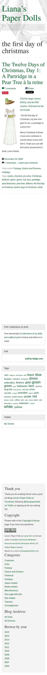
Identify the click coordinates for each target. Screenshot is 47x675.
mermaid (25, 390)
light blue (39, 386)
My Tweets (9, 424)
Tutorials (9, 602)
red (34, 396)
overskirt (23, 392)
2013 (7, 640)
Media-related (11, 587)
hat (24, 180)
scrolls (31, 400)
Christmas (37, 176)
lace (29, 180)
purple (27, 396)
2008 (7, 658)
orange (14, 393)
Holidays (6, 172)
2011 (7, 647)
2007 (7, 662)
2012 (7, 643)
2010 (7, 651)
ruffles (17, 400)
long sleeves (17, 389)
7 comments (10, 88)
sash (22, 400)
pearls (31, 393)
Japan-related (11, 583)
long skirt (8, 389)
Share (31, 88)
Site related (10, 598)
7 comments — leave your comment (21, 163)
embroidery (9, 382)
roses (12, 400)
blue (38, 375)
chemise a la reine (22, 176)
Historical (9, 575)
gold (28, 382)
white (40, 187)
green (19, 180)
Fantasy (17, 168)
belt (25, 375)
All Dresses (10, 621)
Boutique (7, 379)
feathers (5, 180)
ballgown (12, 375)
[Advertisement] (24, 215)
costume (16, 379)
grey (14, 386)
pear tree (21, 183)
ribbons (29, 183)
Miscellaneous (11, 590)
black (30, 374)
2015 (7, 632)
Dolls (7, 564)
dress (33, 378)
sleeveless (8, 403)
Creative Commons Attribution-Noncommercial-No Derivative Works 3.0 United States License (21, 543)
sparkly (15, 403)
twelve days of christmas (25, 187)
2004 (7, 666)
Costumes (24, 379)
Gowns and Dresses (31, 168)
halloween (22, 386)
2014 (7, 636)
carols (10, 176)
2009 (7, 655)
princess (7, 397)
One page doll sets (13, 594)
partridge (36, 180)
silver (36, 400)
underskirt (23, 403)
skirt (40, 400)
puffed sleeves (17, 397)
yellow (18, 406)
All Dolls (8, 617)
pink (36, 392)
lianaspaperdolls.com (30, 551)
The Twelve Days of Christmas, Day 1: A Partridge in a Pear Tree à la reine (23, 73)
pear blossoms (9, 183)
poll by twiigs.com (34, 359)
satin (26, 400)
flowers (20, 382)
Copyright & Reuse (31, 521)
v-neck (32, 403)
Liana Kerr (28, 536)
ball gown (19, 375)
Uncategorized (11, 605)
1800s (6, 375)
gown (13, 180)
